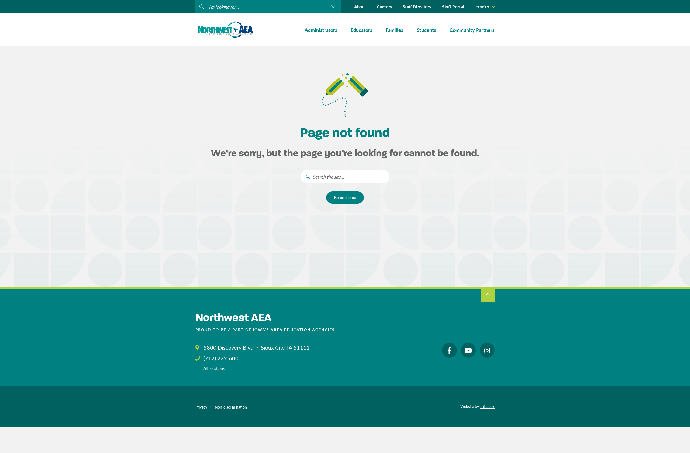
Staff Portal (453, 7)
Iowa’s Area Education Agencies (294, 329)
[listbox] (485, 7)
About (360, 7)
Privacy (201, 407)
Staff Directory (417, 7)
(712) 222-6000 (222, 358)
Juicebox (487, 406)
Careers (384, 7)
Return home (345, 197)
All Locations (214, 368)
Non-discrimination (231, 407)
